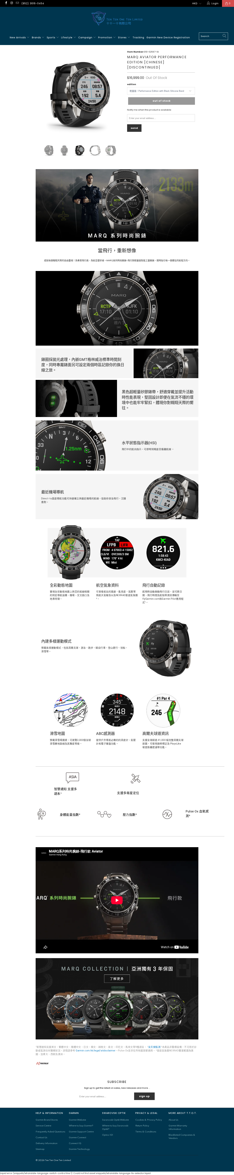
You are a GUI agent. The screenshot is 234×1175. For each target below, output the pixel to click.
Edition (131, 84)
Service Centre (43, 1126)
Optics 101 (107, 1135)
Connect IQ (75, 1143)
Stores (122, 37)
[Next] (119, 94)
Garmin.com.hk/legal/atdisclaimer (95, 1050)
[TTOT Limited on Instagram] (11, 3)
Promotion (105, 37)
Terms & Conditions (145, 1132)
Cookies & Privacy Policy (148, 1120)
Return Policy (142, 1126)
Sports (51, 37)
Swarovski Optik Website (115, 1120)
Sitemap (40, 1149)
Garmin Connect (77, 1137)
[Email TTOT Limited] (17, 3)
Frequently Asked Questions (50, 1132)
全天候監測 (154, 1047)
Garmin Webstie (77, 1120)
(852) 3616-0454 (32, 3)
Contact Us (41, 1137)
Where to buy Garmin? (81, 1126)
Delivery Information (46, 1143)
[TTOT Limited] (117, 18)
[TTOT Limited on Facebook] (6, 3)
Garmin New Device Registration (168, 37)
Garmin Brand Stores (47, 1120)
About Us (173, 1120)
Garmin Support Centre (81, 1132)
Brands (37, 37)
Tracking (138, 37)
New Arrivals (18, 37)
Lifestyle (67, 37)
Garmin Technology (79, 1149)
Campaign (85, 37)
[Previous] (40, 94)
